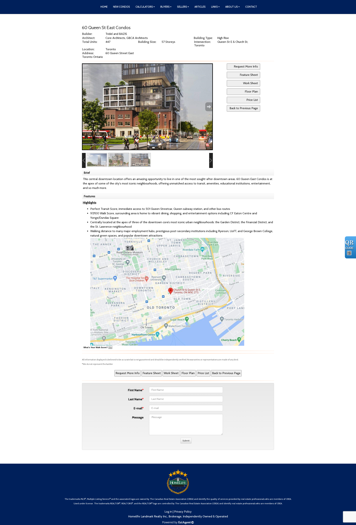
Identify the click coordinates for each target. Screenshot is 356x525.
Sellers (182, 6)
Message (138, 417)
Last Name (135, 399)
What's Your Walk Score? (95, 347)
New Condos (121, 6)
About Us (231, 6)
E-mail (138, 408)
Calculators (144, 6)
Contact (251, 6)
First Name (135, 390)
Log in (168, 511)
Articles (200, 6)
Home (104, 6)
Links (214, 6)
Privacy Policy (183, 511)
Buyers (165, 6)
